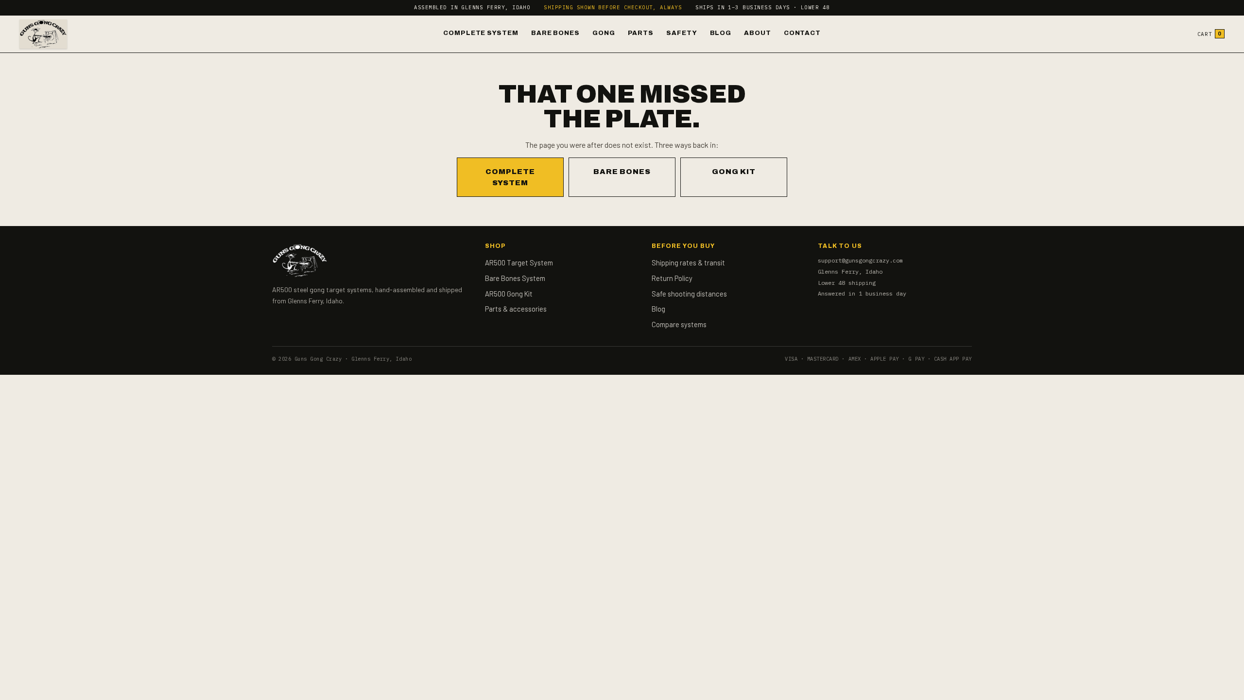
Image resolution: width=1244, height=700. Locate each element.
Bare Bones (555, 33)
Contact (802, 33)
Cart (1209, 34)
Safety (681, 33)
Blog (721, 33)
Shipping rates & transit (688, 262)
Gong (603, 33)
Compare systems (679, 324)
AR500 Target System (519, 262)
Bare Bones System (515, 278)
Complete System (480, 33)
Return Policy (672, 278)
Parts (641, 33)
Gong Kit (734, 171)
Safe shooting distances (689, 293)
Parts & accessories (516, 308)
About (757, 33)
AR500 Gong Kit (509, 293)
